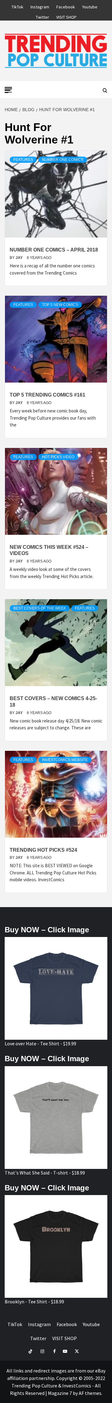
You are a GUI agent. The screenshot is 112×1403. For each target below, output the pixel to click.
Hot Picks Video (58, 457)
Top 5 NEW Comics (60, 305)
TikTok (17, 6)
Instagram (39, 6)
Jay (20, 258)
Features (23, 160)
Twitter (42, 16)
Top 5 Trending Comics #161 (47, 395)
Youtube (89, 6)
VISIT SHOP (66, 16)
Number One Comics (62, 160)
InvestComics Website (65, 760)
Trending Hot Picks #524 (43, 850)
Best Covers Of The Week (39, 608)
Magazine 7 (60, 1393)
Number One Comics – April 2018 (54, 249)
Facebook (65, 6)
